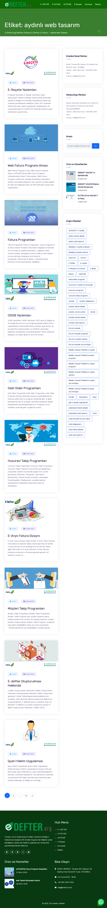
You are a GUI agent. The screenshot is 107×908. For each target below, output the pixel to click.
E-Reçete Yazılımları (22, 90)
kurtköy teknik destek (77, 317)
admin (14, 82)
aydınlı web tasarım (76, 241)
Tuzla (94, 413)
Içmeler (72, 301)
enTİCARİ (67, 4)
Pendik (71, 397)
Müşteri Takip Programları (26, 608)
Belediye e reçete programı (79, 247)
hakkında (82, 274)
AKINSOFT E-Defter (77, 231)
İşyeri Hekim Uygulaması (25, 761)
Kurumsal (88, 4)
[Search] (95, 146)
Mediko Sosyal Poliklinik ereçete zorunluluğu (81, 390)
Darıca (83, 258)
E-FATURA (56, 4)
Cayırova (72, 258)
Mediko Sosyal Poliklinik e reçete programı (82, 365)
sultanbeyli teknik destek (78, 408)
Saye (94, 397)
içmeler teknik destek (77, 306)
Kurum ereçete (74, 328)
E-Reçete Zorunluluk (77, 268)
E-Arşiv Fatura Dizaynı (24, 536)
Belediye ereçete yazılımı (78, 252)
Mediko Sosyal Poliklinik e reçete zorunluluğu (82, 381)
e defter (93, 268)
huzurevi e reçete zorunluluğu (81, 285)
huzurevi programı (76, 290)
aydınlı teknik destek (77, 236)
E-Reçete (78, 4)
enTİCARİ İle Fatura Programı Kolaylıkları (31, 869)
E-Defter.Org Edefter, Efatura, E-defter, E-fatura (26, 33)
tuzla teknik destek (76, 430)
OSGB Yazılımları (19, 315)
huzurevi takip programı (78, 296)
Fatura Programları (21, 240)
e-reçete (83, 263)
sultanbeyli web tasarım (78, 413)
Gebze (71, 274)
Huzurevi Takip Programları (27, 461)
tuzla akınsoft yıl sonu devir (79, 419)
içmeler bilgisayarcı (87, 301)
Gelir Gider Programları (24, 388)
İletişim (98, 4)
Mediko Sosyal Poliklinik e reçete (82, 350)
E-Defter (72, 263)
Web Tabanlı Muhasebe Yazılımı (28, 881)
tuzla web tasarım (76, 435)
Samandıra (83, 397)
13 (26, 796)
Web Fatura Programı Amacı (28, 165)
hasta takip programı (77, 279)
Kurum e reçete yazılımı (78, 339)
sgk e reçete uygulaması (78, 402)
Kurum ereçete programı (78, 334)
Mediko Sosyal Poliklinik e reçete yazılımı (82, 373)
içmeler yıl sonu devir (77, 312)
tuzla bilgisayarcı (75, 424)
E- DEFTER (44, 4)
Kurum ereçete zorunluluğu (80, 344)
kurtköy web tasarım (77, 323)
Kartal (92, 312)
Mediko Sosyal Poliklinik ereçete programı (81, 356)
